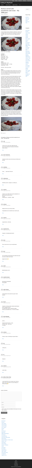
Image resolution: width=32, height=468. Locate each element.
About (16, 0)
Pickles (27, 64)
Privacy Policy (29, 0)
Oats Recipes (28, 59)
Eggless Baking (15, 4)
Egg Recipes (3, 432)
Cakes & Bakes (4, 423)
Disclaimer (24, 0)
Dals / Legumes (28, 38)
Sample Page (16, 465)
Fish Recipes (27, 47)
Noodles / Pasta (28, 58)
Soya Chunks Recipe (5, 452)
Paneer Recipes (28, 60)
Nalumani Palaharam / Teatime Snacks (28, 55)
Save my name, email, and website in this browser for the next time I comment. (11, 410)
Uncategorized (4, 453)
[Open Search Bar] (19, 5)
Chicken (2, 4)
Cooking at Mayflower (6, 2)
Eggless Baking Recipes (5, 433)
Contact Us (20, 0)
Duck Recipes (28, 42)
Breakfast (27, 31)
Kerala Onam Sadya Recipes (6, 437)
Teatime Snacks (8, 4)
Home (13, 0)
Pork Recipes (28, 65)
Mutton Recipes (28, 53)
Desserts (27, 40)
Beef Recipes (27, 30)
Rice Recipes (27, 66)
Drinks (26, 41)
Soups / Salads (28, 70)
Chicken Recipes (4, 424)
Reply (3, 162)
